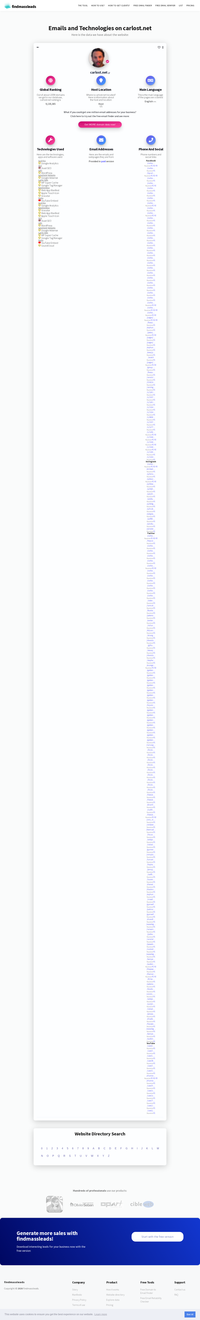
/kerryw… (151, 959)
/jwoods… (151, 944)
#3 (157, 165)
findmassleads (23, 6)
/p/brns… (151, 474)
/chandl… (151, 919)
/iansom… (151, 929)
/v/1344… (151, 437)
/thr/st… (150, 750)
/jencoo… (151, 1014)
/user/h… (151, 1085)
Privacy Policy (79, 1299)
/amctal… (151, 939)
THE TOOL (83, 5)
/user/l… (151, 1050)
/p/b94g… (151, 504)
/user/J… (151, 1105)
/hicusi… (151, 834)
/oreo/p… (151, 352)
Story (75, 1289)
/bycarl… (151, 173)
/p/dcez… (151, 479)
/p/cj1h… (151, 494)
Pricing (109, 1304)
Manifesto (77, 1294)
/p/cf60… (151, 519)
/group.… (151, 367)
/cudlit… (150, 809)
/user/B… (151, 1060)
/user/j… (151, 1110)
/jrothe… (151, 934)
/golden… (151, 670)
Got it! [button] (190, 1314)
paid (103, 161)
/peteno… (151, 615)
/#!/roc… (151, 979)
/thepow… (151, 969)
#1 (152, 165)
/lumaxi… (151, 859)
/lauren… (151, 879)
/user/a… (151, 1095)
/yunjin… (151, 1004)
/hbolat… (151, 794)
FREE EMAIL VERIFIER (165, 5)
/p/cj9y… (151, 499)
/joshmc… (151, 909)
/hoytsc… (151, 864)
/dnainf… (151, 804)
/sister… (151, 600)
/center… (151, 620)
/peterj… (151, 332)
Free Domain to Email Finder (148, 1291)
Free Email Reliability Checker (151, 1299)
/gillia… (151, 645)
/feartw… (151, 610)
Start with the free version (158, 1236)
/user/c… (151, 1046)
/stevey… (151, 650)
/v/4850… (151, 417)
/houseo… (151, 1024)
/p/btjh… (151, 489)
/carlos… (151, 163)
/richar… (151, 625)
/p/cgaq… (151, 514)
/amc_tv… (150, 819)
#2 (154, 165)
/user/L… (151, 1055)
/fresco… (151, 322)
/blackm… (151, 889)
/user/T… (151, 1100)
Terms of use (78, 1304)
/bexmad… (151, 829)
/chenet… (151, 884)
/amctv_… (150, 994)
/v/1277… (151, 427)
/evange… (151, 665)
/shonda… (151, 640)
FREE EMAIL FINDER (142, 5)
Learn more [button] (100, 1314)
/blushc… (151, 989)
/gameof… (151, 904)
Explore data (112, 1299)
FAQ (176, 1294)
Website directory (115, 1294)
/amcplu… (150, 854)
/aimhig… (151, 387)
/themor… (151, 974)
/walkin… (151, 964)
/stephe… (151, 660)
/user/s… (151, 1090)
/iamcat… (151, 605)
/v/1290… (151, 432)
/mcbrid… (151, 949)
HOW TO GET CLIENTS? (119, 5)
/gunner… (151, 849)
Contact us (179, 1289)
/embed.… (151, 469)
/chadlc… (151, 1019)
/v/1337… (151, 397)
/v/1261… (151, 392)
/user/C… (151, 1070)
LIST (181, 5)
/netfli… (151, 874)
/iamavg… (150, 745)
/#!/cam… (151, 630)
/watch (151, 357)
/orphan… (151, 327)
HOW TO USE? (98, 5)
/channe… (151, 1075)
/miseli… (151, 899)
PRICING (190, 5)
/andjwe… (151, 824)
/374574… (151, 382)
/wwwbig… (151, 924)
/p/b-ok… (151, 509)
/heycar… (151, 540)
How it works (112, 1289)
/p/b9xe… (151, 484)
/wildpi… (151, 839)
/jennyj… (151, 869)
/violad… (151, 844)
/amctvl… (151, 377)
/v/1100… (151, 452)
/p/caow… (151, 528)
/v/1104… (151, 407)
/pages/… (151, 317)
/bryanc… (151, 705)
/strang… (151, 635)
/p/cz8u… (151, 523)
